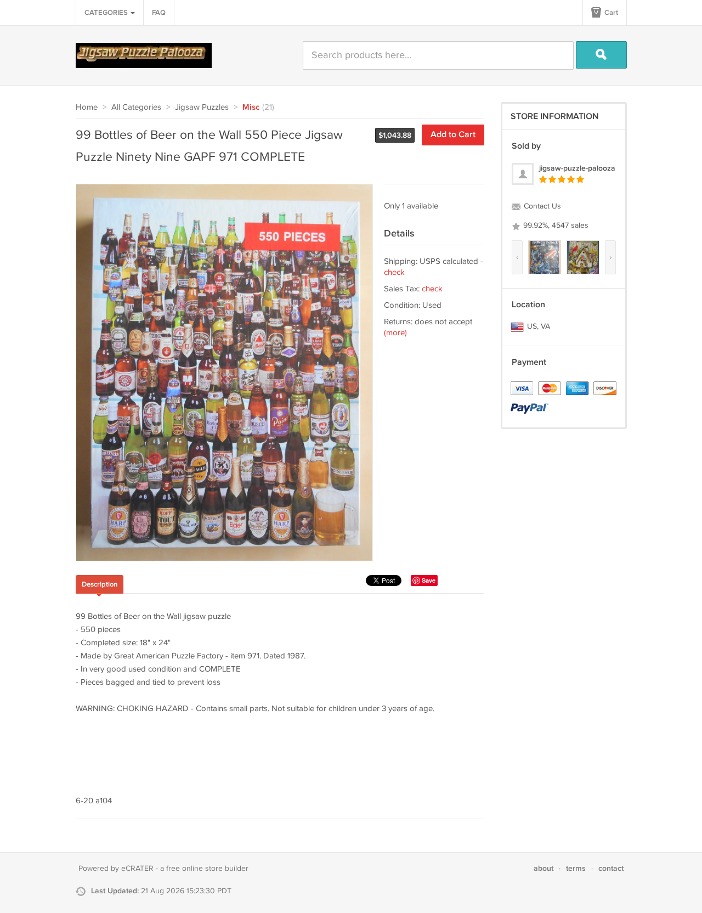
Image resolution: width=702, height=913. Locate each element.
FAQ (159, 12)
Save (428, 580)
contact (611, 868)
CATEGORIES (106, 12)
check (394, 272)
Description (99, 584)
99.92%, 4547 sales (554, 225)
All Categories (136, 107)
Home (87, 107)
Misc (250, 107)
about (543, 868)
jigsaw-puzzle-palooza (577, 168)
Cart (610, 12)
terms (576, 868)
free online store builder (207, 868)
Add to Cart (453, 134)
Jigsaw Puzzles (202, 107)
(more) (395, 332)
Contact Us (541, 206)
